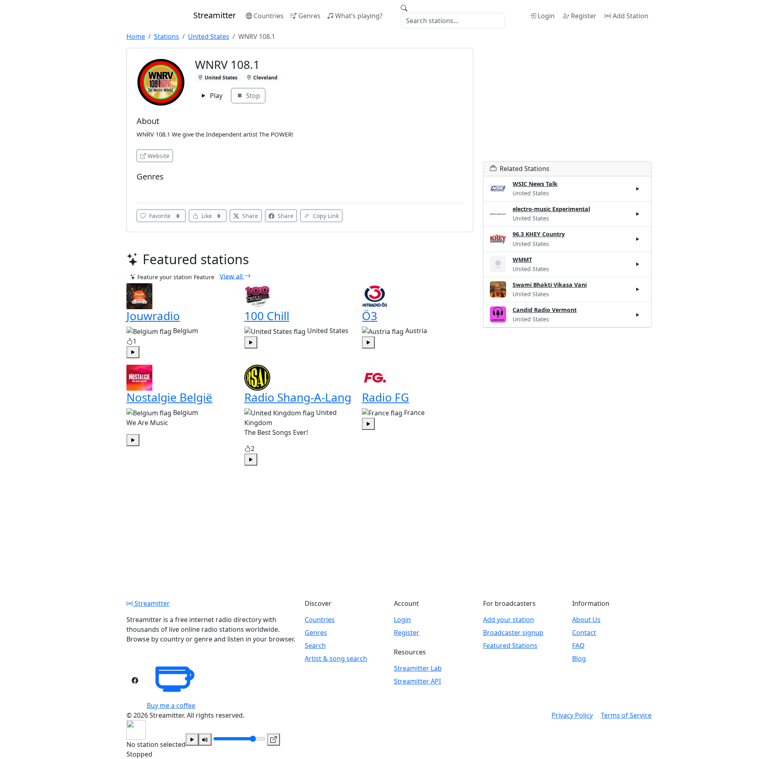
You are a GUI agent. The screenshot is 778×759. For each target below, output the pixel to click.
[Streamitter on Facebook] (134, 680)
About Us (586, 619)
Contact (584, 632)
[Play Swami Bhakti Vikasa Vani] (638, 289)
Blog (579, 658)
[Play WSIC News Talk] (638, 189)
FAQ (578, 645)
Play (215, 95)
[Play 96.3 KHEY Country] (638, 239)
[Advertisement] (567, 104)
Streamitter (151, 603)
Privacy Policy (572, 715)
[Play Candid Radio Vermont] (638, 314)
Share (249, 216)
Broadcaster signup (513, 632)
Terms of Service (626, 715)
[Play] (192, 739)
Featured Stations (510, 645)
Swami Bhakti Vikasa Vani (550, 285)
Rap (144, 188)
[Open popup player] (273, 739)
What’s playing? (359, 15)
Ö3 (369, 315)
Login (546, 15)
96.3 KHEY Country (539, 234)
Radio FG (385, 397)
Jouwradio (153, 315)
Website (158, 156)
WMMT (522, 259)
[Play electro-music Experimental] (638, 214)
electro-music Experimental (551, 209)
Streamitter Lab (418, 668)
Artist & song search (336, 658)
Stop (252, 95)
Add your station (508, 619)
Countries (269, 15)
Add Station (630, 15)
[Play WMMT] (638, 264)
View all (232, 276)
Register (583, 15)
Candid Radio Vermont (545, 310)
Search (315, 645)
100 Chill (266, 315)
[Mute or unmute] (205, 739)
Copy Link (325, 216)
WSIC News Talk (535, 184)
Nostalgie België (169, 397)
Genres (309, 15)
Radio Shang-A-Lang (297, 397)
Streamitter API (417, 681)
